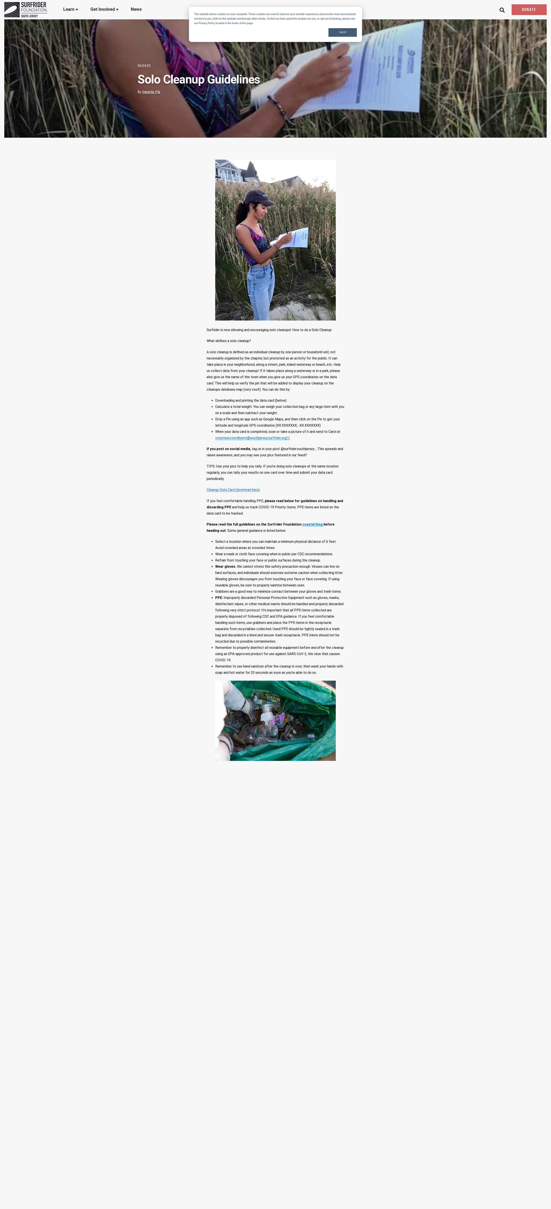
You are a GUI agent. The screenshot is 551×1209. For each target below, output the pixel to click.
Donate (529, 10)
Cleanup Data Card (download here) (233, 490)
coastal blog (312, 524)
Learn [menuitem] (69, 9)
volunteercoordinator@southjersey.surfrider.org (250, 438)
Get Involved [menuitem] (103, 9)
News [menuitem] (136, 9)
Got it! (342, 32)
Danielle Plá (151, 92)
